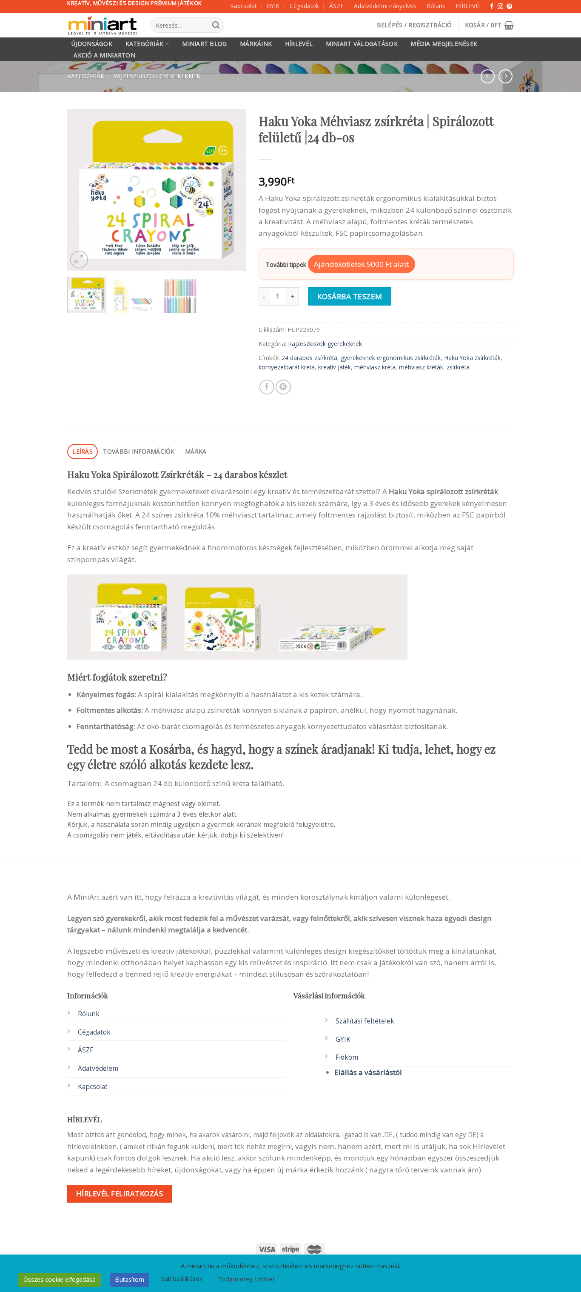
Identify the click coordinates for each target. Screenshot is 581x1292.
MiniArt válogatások (362, 43)
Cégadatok (304, 6)
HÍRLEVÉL (469, 6)
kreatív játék (334, 367)
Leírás (82, 451)
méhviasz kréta (375, 367)
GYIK (273, 6)
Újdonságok (91, 43)
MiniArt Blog (204, 43)
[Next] (231, 190)
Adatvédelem (98, 1068)
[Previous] (81, 190)
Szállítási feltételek (365, 1021)
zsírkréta (458, 367)
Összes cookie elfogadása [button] (59, 1279)
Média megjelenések (443, 43)
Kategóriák (144, 44)
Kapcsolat (243, 6)
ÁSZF (336, 6)
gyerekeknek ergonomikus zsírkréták (391, 358)
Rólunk (436, 6)
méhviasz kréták (421, 367)
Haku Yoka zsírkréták (472, 358)
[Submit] (215, 25)
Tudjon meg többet (246, 1279)
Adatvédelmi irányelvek (385, 6)
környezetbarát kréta (287, 367)
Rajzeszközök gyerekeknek (156, 76)
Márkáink (256, 43)
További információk (138, 451)
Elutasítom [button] (129, 1279)
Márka (195, 451)
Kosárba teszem (349, 296)
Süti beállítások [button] (181, 1279)
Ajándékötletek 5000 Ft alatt (361, 264)
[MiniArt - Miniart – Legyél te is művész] (102, 25)
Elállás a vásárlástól (368, 1072)
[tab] (82, 452)
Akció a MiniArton (104, 55)
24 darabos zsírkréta (309, 358)
